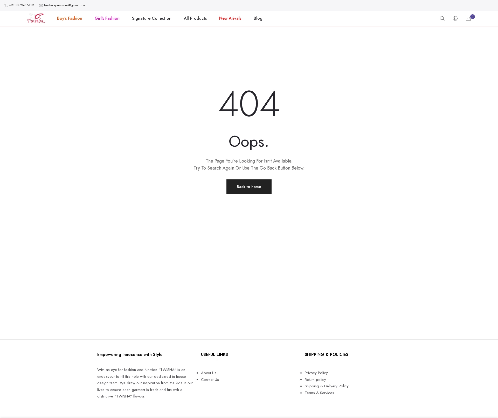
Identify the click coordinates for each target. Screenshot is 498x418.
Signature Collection (151, 18)
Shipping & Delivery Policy (327, 386)
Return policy (315, 379)
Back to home (249, 187)
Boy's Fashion (69, 18)
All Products (195, 18)
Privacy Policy (316, 373)
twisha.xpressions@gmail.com (65, 5)
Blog (258, 18)
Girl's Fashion (107, 18)
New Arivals (230, 18)
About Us (208, 373)
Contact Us (210, 379)
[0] (468, 18)
